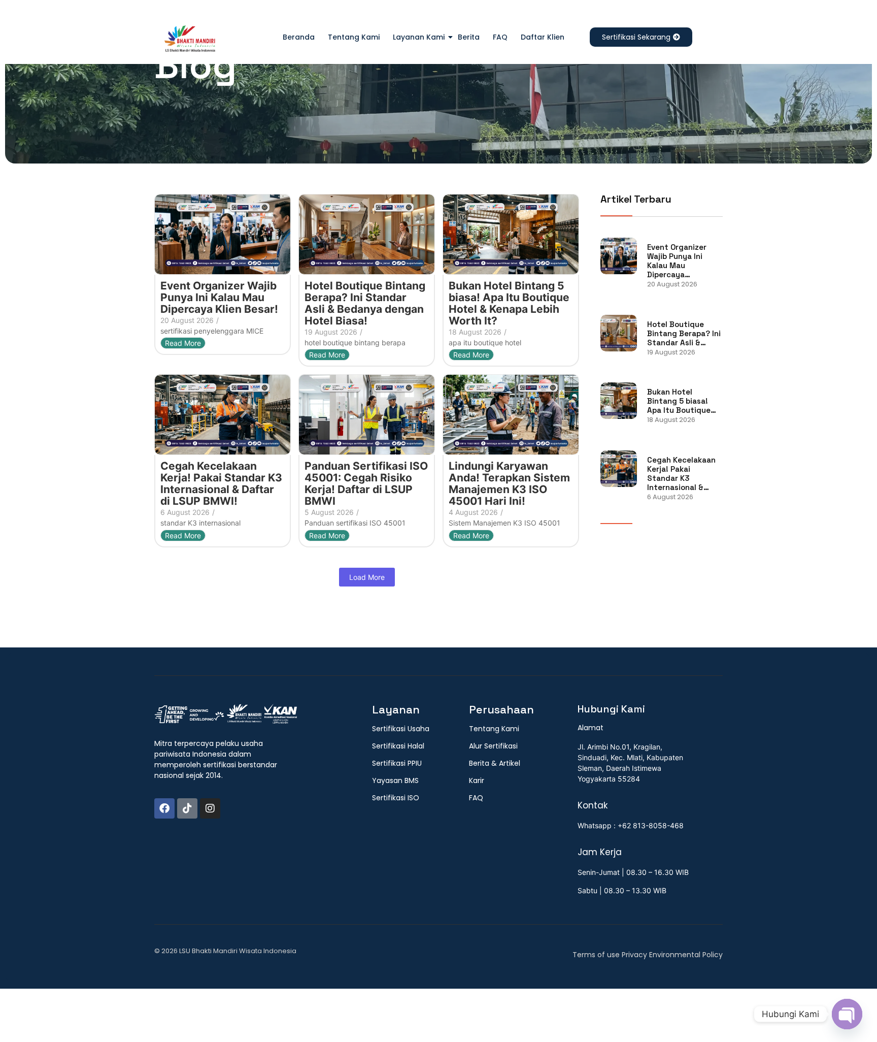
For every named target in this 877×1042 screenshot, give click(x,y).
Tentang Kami (354, 37)
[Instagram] (210, 808)
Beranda (299, 37)
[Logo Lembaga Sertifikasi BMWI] (189, 40)
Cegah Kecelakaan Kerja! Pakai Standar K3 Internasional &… (681, 473)
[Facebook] (164, 808)
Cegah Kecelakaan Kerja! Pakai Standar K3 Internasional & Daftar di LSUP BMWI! (221, 483)
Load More (367, 577)
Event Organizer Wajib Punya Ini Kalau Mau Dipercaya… (676, 261)
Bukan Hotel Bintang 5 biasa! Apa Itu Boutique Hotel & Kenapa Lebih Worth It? (509, 303)
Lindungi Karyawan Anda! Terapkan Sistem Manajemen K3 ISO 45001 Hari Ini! (509, 483)
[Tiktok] (187, 808)
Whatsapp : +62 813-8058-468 (631, 825)
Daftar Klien (542, 37)
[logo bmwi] (225, 714)
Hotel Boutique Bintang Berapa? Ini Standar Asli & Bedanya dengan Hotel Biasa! (365, 303)
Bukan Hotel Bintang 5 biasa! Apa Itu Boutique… (681, 401)
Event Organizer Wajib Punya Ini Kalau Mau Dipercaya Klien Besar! (219, 297)
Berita (469, 37)
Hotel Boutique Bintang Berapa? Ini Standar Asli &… (684, 333)
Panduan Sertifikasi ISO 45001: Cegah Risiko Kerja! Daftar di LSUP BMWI (366, 483)
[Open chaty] (847, 1014)
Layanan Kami (419, 37)
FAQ (500, 37)
